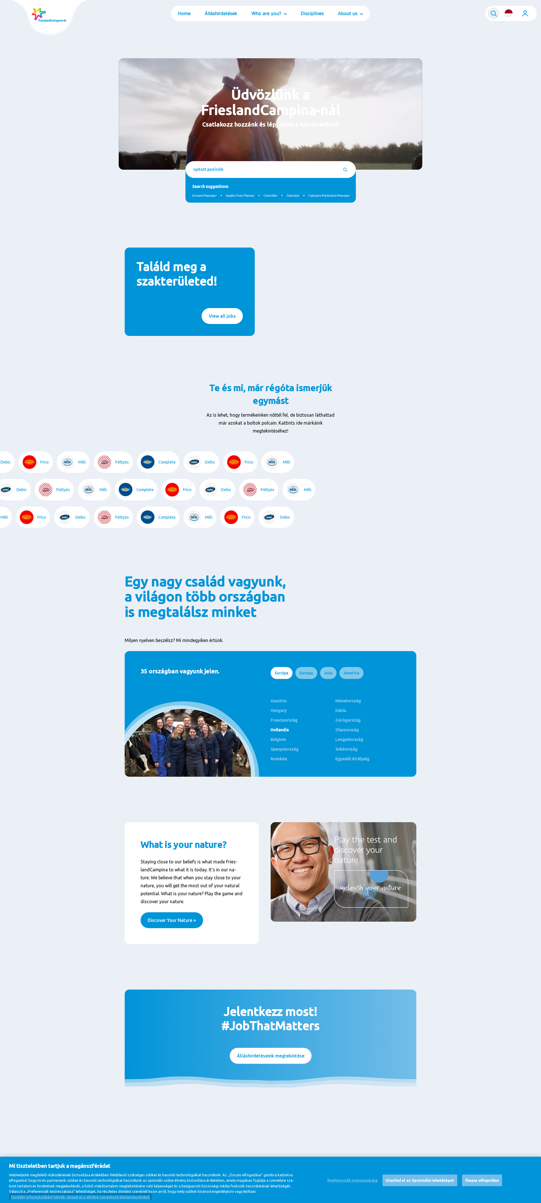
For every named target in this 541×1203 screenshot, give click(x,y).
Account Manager (204, 195)
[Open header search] (494, 13)
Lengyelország (349, 739)
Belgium (278, 739)
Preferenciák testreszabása (352, 1180)
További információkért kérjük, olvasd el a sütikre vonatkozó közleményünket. (81, 1197)
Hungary (279, 710)
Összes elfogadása (482, 1180)
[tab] (282, 673)
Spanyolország (284, 749)
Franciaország (284, 720)
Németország (348, 701)
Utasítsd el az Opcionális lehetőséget (420, 1180)
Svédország (346, 749)
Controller (270, 195)
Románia (279, 759)
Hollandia (280, 730)
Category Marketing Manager (329, 195)
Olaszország (347, 730)
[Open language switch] (509, 13)
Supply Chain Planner (240, 195)
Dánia (340, 710)
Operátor (293, 195)
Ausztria (279, 701)
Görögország (348, 720)
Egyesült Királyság (352, 759)
